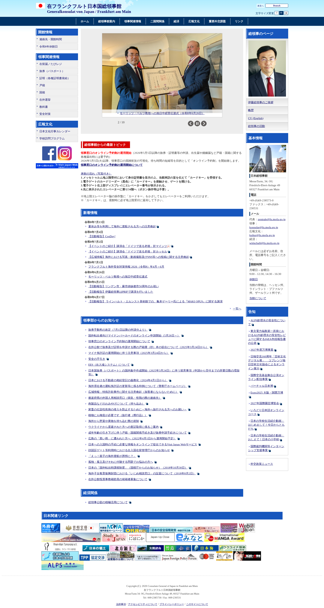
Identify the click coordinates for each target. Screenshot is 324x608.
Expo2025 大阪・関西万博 (266, 392)
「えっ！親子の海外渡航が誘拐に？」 (112, 456)
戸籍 (42, 85)
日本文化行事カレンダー (54, 131)
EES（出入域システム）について (109, 364)
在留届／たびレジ (50, 64)
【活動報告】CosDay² (102, 236)
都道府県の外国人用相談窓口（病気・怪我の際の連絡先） (124, 397)
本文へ (260, 6)
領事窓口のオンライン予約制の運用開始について (119, 341)
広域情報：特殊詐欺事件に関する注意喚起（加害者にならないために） (133, 391)
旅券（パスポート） (52, 71)
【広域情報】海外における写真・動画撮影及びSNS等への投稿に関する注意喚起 (138, 256)
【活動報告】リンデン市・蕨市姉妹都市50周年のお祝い (123, 286)
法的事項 (121, 604)
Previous (193, 123)
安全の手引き (96, 358)
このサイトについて (197, 604)
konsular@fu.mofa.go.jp (263, 227)
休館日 (253, 279)
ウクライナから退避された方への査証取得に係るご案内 (123, 426)
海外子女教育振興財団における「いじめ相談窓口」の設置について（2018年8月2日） (142, 473)
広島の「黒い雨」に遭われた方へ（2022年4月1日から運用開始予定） (132, 438)
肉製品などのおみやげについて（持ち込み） (116, 403)
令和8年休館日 (48, 46)
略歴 (251, 110)
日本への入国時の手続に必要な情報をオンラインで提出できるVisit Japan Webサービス (142, 444)
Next (206, 123)
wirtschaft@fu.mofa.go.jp (264, 243)
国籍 (42, 92)
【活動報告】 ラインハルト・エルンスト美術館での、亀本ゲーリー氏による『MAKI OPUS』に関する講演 (155, 301)
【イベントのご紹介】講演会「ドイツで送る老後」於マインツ (127, 246)
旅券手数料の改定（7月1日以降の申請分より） (118, 329)
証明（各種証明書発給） (54, 78)
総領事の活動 (256, 126)
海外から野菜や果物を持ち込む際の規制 (113, 421)
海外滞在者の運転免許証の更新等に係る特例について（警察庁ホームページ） (137, 386)
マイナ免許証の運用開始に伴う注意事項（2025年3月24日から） (128, 352)
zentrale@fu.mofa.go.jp (272, 219)
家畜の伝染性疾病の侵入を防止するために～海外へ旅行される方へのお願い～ (137, 409)
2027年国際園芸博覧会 (264, 403)
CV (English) (255, 118)
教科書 (43, 106)
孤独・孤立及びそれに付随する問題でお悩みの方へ (120, 461)
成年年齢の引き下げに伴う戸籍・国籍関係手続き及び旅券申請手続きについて (137, 432)
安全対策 (45, 113)
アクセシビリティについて (142, 604)
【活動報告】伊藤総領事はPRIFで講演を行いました (120, 291)
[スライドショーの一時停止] (197, 123)
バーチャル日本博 (261, 385)
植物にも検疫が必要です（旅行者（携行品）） (117, 415)
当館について (257, 298)
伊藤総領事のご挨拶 (260, 102)
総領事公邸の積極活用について (108, 502)
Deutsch (276, 5)
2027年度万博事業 (261, 349)
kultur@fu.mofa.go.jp (262, 235)
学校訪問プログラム (52, 138)
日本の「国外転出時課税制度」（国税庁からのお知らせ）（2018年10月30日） (138, 467)
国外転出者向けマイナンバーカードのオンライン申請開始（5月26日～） (134, 335)
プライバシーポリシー (172, 604)
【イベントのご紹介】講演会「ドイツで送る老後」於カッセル (127, 251)
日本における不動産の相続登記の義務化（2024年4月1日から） (128, 380)
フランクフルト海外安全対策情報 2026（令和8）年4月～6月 (126, 266)
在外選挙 (45, 99)
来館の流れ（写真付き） (96, 173)
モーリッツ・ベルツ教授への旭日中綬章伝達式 (117, 276)
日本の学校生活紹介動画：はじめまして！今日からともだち (266, 424)
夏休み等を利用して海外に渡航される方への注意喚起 (122, 226)
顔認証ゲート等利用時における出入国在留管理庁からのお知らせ (129, 450)
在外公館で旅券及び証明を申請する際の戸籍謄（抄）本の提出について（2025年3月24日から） (148, 347)
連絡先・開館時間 (50, 39)
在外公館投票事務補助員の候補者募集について (117, 479)
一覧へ (237, 308)
